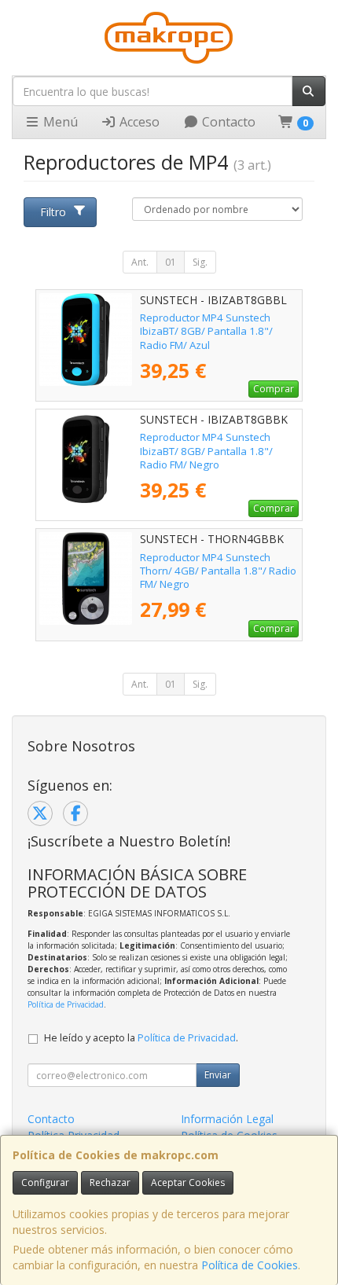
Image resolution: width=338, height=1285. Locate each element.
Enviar (217, 1074)
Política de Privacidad (66, 1004)
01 (170, 262)
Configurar (45, 1182)
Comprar (273, 388)
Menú (59, 121)
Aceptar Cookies (188, 1182)
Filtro (53, 211)
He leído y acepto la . (141, 1038)
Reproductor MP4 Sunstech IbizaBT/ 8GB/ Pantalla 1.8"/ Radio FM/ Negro (206, 451)
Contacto (227, 121)
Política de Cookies (249, 1264)
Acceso (138, 121)
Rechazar (110, 1182)
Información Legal (227, 1118)
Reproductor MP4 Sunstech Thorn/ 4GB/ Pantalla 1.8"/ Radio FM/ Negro (218, 571)
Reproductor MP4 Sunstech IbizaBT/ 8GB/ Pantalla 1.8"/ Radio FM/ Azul (206, 331)
